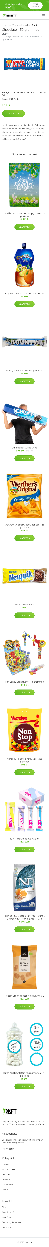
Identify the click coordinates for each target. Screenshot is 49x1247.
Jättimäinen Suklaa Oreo (24, 447)
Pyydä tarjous (35, 5)
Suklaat (5, 95)
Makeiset (18, 92)
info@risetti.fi (8, 1149)
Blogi (4, 1207)
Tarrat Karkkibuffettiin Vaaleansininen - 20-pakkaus (24, 1074)
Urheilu (5, 1189)
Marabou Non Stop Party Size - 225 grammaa (24, 760)
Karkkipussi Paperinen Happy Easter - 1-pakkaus (25, 215)
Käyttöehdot (8, 1217)
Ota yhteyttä (8, 1212)
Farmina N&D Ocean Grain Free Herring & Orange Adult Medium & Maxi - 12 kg (24, 917)
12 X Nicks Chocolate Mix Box (24, 838)
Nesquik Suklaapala (24, 604)
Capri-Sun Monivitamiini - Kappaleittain (24, 293)
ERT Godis (41, 92)
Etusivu (5, 34)
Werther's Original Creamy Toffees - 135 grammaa (24, 526)
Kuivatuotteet (8, 1169)
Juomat (5, 1164)
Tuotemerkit (29, 92)
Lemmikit (6, 1174)
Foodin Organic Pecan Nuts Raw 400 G (24, 995)
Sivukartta (7, 1227)
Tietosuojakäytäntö (11, 1222)
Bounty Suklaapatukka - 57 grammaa (24, 370)
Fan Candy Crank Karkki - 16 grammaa (24, 681)
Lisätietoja (13, 113)
